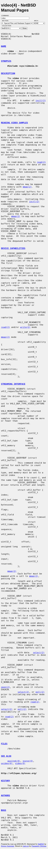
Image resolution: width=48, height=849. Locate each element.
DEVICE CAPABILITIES (13, 248)
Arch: (37, 20)
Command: (6, 15)
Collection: (6, 25)
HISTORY (5, 781)
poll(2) (40, 692)
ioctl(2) (41, 100)
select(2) (39, 652)
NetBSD (41, 844)
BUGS (3, 810)
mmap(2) (27, 187)
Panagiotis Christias (38, 846)
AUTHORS (5, 795)
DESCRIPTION (8, 73)
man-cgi (26, 846)
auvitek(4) (13, 761)
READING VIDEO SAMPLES (14, 123)
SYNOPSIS (6, 61)
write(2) (25, 327)
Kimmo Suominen (7, 846)
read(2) (41, 162)
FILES (4, 744)
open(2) (5, 687)
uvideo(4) (7, 763)
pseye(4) (28, 761)
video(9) (20, 763)
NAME (3, 46)
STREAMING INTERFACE (13, 384)
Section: (6, 20)
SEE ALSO (6, 756)
